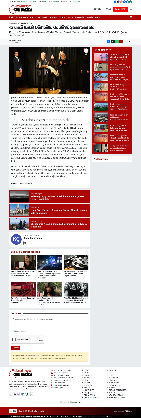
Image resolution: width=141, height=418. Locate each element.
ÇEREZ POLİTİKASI (91, 397)
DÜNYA (112, 380)
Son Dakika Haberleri (61, 385)
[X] (15, 394)
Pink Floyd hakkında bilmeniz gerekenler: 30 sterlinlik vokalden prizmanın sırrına (76, 300)
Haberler (13, 23)
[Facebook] (11, 394)
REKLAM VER (89, 395)
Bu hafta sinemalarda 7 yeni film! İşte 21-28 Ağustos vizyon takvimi (75, 274)
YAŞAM (112, 388)
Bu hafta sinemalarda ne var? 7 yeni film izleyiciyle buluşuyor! (23, 300)
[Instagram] (19, 394)
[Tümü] (129, 159)
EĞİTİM (87, 383)
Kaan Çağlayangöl (32, 238)
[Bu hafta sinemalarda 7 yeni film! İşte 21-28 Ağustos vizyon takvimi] (76, 262)
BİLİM (86, 380)
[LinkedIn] (23, 394)
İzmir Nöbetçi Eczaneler (62, 370)
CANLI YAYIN (120, 9)
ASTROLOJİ (113, 378)
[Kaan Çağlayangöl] (16, 239)
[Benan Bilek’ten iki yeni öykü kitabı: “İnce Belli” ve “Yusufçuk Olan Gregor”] (23, 262)
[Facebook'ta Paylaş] (108, 41)
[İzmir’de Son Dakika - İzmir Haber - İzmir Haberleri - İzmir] (20, 9)
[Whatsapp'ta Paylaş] (117, 41)
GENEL (87, 373)
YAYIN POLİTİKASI (116, 395)
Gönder (16, 348)
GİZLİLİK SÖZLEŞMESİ (117, 390)
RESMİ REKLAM (93, 17)
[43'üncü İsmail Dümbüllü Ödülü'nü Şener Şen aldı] (49, 70)
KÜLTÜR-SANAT (26, 23)
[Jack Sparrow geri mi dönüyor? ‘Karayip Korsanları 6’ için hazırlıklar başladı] (49, 289)
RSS (14, 411)
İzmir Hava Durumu (61, 373)
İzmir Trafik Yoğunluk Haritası (64, 378)
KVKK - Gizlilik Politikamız (94, 416)
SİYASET (62, 17)
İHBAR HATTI (22, 17)
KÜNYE (108, 9)
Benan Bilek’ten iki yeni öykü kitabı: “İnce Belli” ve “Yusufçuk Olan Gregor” (23, 274)
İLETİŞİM (97, 9)
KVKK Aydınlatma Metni (117, 397)
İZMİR (11, 17)
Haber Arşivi (58, 388)
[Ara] (131, 9)
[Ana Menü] (131, 17)
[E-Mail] (25, 243)
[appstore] (64, 402)
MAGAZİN (79, 17)
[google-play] (76, 402)
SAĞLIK (87, 388)
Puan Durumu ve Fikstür (62, 380)
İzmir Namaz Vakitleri (61, 375)
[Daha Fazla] (121, 41)
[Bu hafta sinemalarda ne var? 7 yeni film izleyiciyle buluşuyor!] (23, 289)
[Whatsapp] (31, 394)
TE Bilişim (128, 411)
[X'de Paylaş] (113, 41)
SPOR (70, 17)
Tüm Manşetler (59, 383)
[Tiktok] (27, 394)
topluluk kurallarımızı (32, 355)
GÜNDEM (53, 17)
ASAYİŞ (33, 17)
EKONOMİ (42, 17)
